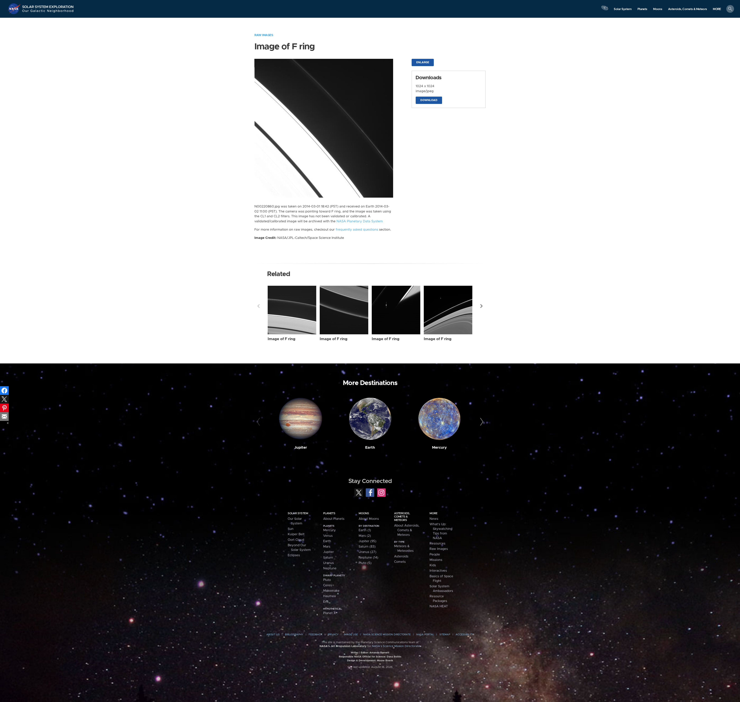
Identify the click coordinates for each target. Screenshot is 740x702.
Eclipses (294, 555)
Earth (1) (365, 530)
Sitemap (444, 634)
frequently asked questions (357, 229)
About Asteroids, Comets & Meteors (406, 530)
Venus (328, 535)
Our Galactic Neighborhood (48, 12)
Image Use (351, 634)
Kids (433, 565)
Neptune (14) (368, 557)
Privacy (333, 634)
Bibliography (294, 634)
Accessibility (465, 634)
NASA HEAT (439, 606)
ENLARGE (422, 62)
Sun (290, 528)
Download (428, 100)
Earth (370, 447)
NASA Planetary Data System (359, 221)
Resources (437, 543)
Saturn (328, 557)
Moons (364, 513)
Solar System (298, 513)
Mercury (439, 447)
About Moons (369, 518)
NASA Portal (425, 634)
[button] (717, 9)
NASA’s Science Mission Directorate (396, 646)
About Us (273, 634)
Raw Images (263, 35)
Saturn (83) (367, 546)
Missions (436, 559)
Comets (400, 561)
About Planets (333, 518)
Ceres (327, 585)
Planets (329, 513)
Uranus (328, 563)
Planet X (329, 613)
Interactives (438, 570)
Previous (258, 306)
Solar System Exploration (48, 6)
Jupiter (300, 447)
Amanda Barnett (379, 652)
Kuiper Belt (296, 534)
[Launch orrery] (605, 10)
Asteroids (401, 556)
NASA (14, 9)
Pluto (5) (365, 563)
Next (481, 306)
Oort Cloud (296, 539)
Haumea (329, 596)
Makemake (331, 590)
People (435, 554)
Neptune (329, 568)
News (434, 518)
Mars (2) (365, 535)
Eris (326, 601)
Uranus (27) (367, 552)
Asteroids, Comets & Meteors (402, 517)
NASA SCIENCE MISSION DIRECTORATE (387, 634)
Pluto (327, 579)
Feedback (315, 634)
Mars (326, 546)
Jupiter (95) (367, 541)
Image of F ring (281, 339)
